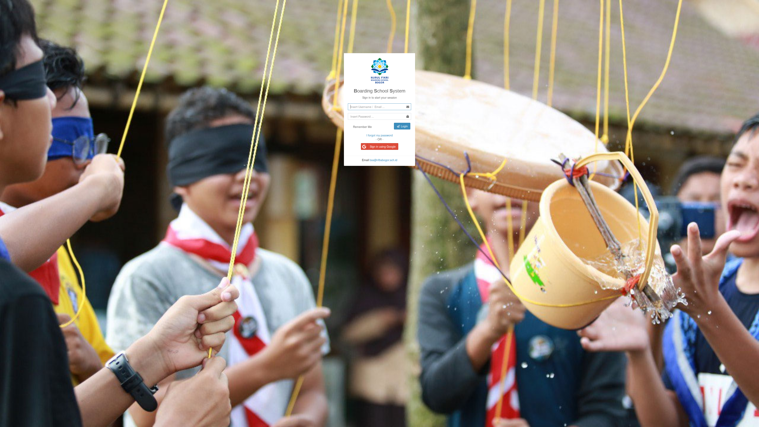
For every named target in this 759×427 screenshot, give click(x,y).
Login (404, 126)
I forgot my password (379, 135)
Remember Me (362, 127)
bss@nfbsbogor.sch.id (383, 160)
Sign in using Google (383, 146)
